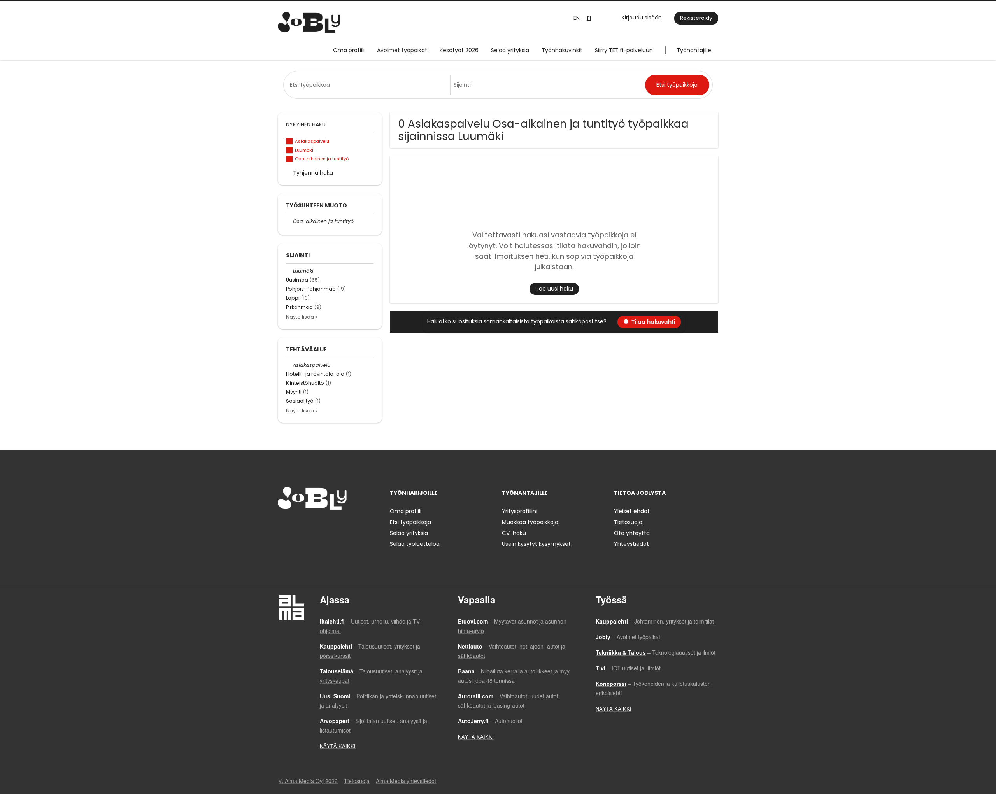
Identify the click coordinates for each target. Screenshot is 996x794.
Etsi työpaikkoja (410, 522)
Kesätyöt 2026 (459, 50)
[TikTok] (322, 525)
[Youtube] (333, 525)
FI (589, 18)
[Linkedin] (309, 525)
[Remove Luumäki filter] (289, 271)
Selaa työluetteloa (415, 544)
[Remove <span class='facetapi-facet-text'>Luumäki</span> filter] (289, 150)
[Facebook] (283, 525)
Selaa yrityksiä (510, 50)
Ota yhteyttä (632, 533)
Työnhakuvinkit (562, 50)
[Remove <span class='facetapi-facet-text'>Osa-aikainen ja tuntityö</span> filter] (289, 159)
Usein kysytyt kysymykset (536, 544)
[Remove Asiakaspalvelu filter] (289, 365)
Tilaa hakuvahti (653, 321)
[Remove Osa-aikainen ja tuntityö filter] (289, 221)
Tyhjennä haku (313, 173)
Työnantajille (694, 50)
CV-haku (514, 533)
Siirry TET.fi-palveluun (624, 50)
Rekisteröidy (696, 18)
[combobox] (368, 85)
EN (576, 18)
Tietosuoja (628, 522)
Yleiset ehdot (632, 511)
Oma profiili (349, 50)
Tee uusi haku (554, 289)
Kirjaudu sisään (642, 17)
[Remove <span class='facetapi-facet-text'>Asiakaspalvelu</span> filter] (289, 141)
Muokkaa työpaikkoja (530, 522)
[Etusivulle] (309, 22)
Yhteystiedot (631, 544)
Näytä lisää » (301, 317)
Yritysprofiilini (519, 511)
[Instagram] (296, 525)
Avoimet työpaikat (402, 50)
